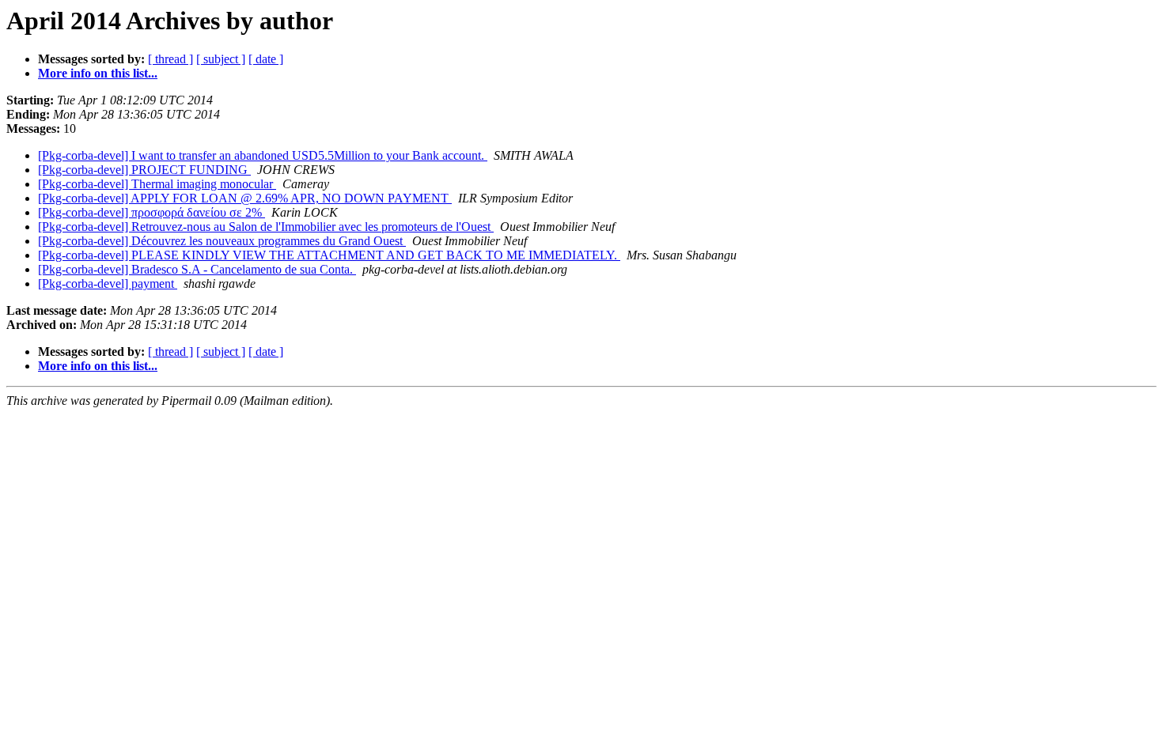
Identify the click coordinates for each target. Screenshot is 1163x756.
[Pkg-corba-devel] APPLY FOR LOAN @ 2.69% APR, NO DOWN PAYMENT (245, 198)
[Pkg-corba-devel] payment (107, 283)
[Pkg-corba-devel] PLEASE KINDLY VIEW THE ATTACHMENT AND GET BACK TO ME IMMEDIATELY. (329, 255)
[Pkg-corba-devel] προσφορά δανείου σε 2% (151, 212)
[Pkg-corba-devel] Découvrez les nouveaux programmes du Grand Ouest (222, 241)
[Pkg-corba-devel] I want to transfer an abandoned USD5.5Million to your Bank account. (262, 155)
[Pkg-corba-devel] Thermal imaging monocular (157, 184)
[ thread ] (170, 59)
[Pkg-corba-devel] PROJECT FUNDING (144, 169)
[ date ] (265, 59)
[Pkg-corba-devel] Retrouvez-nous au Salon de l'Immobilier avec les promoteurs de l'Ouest (266, 226)
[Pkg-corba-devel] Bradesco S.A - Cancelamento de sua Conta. (197, 269)
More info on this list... (97, 73)
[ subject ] (220, 59)
